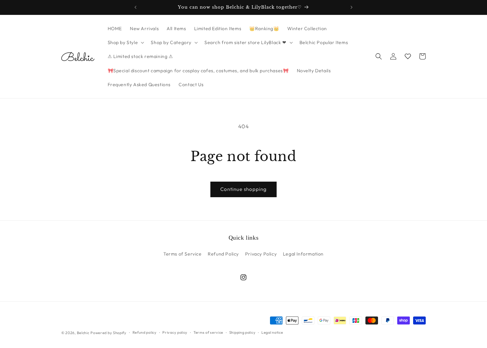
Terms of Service (182, 254)
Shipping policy (242, 332)
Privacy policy (175, 332)
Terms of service (208, 332)
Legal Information (303, 254)
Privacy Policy (261, 254)
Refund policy (145, 332)
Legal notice (272, 332)
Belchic (83, 332)
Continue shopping (243, 189)
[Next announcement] (351, 7)
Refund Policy (223, 254)
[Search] (378, 56)
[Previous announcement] (135, 7)
